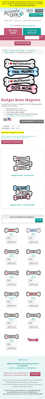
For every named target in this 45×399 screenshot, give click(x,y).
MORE (33, 340)
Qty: (8, 238)
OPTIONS (31, 121)
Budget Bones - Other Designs (22, 205)
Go (38, 220)
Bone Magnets (10, 52)
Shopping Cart (35, 15)
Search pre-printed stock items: (12, 38)
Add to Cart (11, 242)
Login (38, 11)
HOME (5, 51)
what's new (7, 21)
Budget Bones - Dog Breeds (22, 175)
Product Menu (21, 43)
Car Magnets (31, 51)
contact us (17, 21)
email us (12, 368)
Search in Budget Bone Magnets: (22, 217)
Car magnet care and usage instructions (19, 116)
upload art (37, 21)
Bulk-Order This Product (12, 142)
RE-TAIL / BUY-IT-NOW (17, 51)
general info (27, 21)
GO (42, 38)
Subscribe (35, 374)
